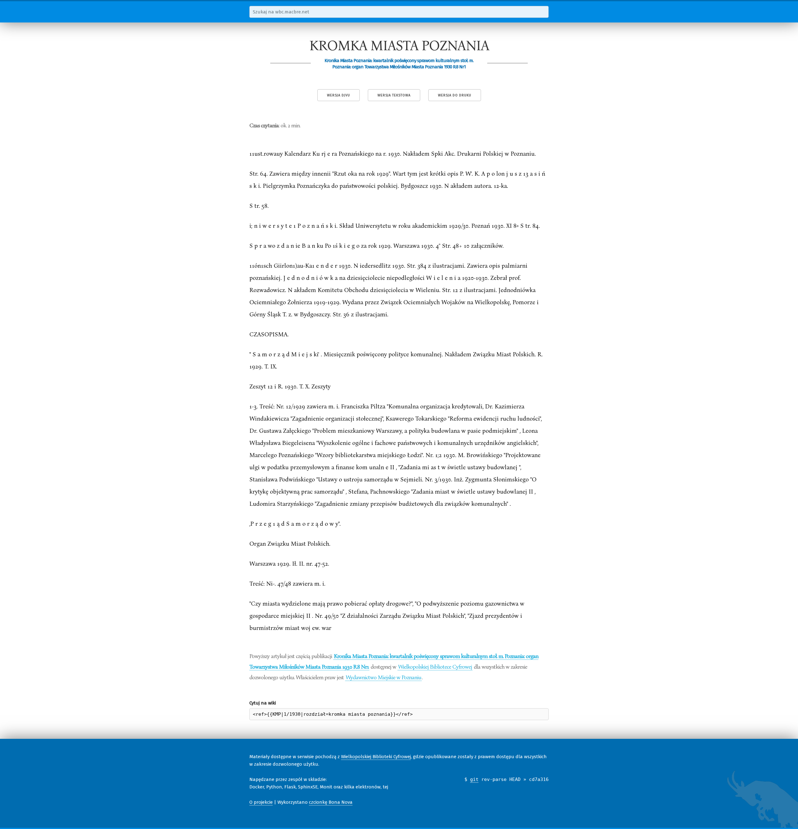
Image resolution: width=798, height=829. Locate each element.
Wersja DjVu (338, 95)
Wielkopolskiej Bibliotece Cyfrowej (435, 666)
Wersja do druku (454, 95)
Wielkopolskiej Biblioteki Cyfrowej (376, 756)
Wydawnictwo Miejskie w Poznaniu (383, 677)
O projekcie (261, 802)
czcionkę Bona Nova (331, 802)
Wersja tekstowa (394, 95)
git (474, 779)
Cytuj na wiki (262, 703)
